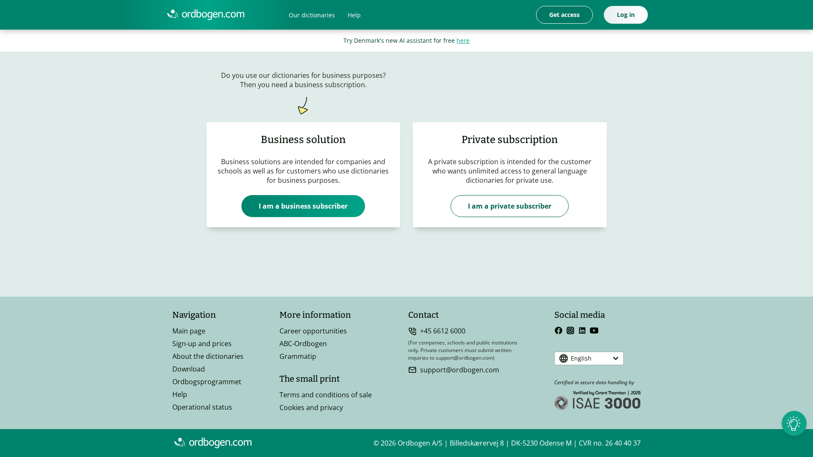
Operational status (202, 407)
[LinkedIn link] (582, 330)
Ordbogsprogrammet (206, 381)
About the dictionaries (207, 356)
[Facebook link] (558, 330)
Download (188, 369)
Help (354, 15)
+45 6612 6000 (442, 331)
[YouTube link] (594, 330)
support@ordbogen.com (459, 369)
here (463, 40)
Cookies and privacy (311, 407)
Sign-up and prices (202, 343)
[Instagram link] (570, 330)
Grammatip (297, 356)
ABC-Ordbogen (303, 343)
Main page (188, 331)
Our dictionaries (312, 15)
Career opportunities (313, 331)
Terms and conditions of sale (325, 394)
